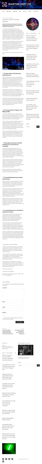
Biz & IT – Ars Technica (31, 33)
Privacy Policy (35, 11)
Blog (20, 11)
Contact (29, 11)
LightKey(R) (15, 11)
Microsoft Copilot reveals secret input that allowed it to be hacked (32, 92)
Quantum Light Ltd (19, 4)
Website (4, 312)
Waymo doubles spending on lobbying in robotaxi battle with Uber (32, 75)
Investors (24, 11)
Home (3, 11)
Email (3, 307)
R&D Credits (9, 11)
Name (3, 301)
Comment (4, 287)
